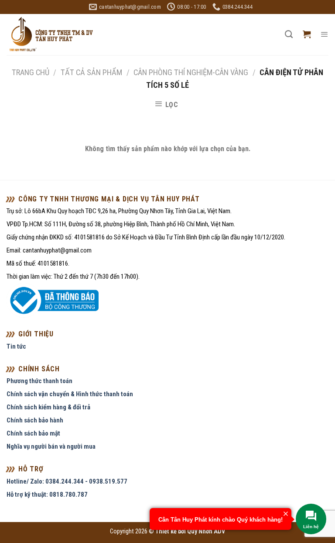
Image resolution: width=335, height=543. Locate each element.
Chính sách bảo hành (35, 420)
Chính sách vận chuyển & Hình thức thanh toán (70, 394)
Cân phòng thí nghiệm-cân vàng (190, 72)
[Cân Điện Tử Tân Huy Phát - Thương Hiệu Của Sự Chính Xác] (51, 34)
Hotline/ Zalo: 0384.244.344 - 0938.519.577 (67, 481)
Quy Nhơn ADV (206, 531)
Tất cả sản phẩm (91, 72)
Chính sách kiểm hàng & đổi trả (48, 407)
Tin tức (16, 346)
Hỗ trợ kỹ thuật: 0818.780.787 (47, 494)
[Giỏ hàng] (307, 34)
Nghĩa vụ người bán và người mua (51, 446)
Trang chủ (30, 72)
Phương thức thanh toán (39, 381)
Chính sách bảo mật (33, 433)
